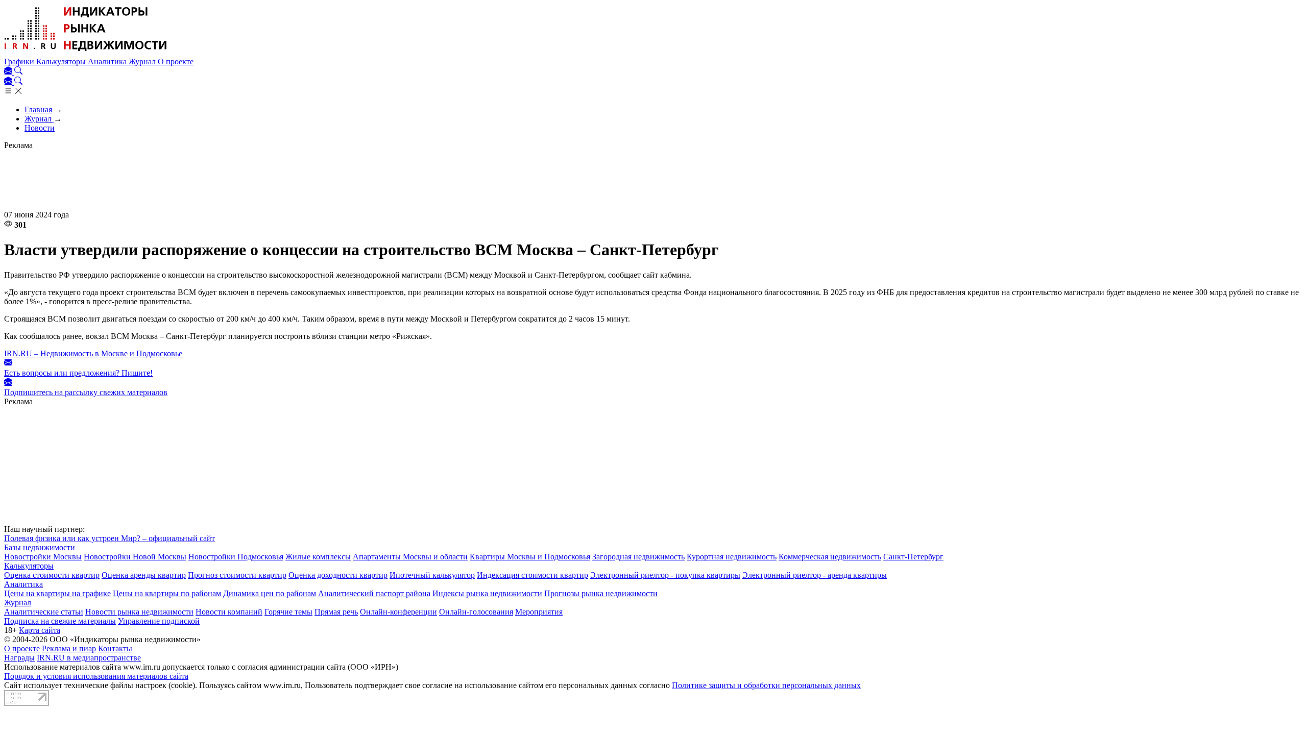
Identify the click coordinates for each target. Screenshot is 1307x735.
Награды (19, 657)
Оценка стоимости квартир (52, 575)
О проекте (175, 61)
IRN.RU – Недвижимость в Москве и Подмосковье (93, 353)
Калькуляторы (62, 61)
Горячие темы (288, 611)
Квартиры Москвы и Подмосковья (530, 556)
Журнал (143, 61)
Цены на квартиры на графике (57, 593)
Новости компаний (229, 611)
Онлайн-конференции (398, 611)
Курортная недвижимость (732, 556)
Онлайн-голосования (476, 611)
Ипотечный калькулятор (432, 575)
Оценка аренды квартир (144, 575)
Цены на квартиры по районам (167, 593)
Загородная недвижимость (638, 556)
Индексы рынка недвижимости (487, 593)
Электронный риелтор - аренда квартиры (814, 575)
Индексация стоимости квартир (532, 575)
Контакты (115, 648)
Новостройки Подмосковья (235, 556)
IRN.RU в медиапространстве (89, 657)
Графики (20, 61)
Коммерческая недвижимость (830, 556)
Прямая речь (336, 611)
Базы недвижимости (39, 547)
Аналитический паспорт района (374, 593)
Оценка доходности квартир (338, 575)
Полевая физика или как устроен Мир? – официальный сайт (109, 538)
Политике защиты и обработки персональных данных (766, 685)
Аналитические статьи (43, 611)
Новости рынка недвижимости (139, 611)
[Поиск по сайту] (18, 71)
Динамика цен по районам (269, 593)
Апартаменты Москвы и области (410, 556)
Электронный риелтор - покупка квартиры (665, 575)
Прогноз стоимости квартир (237, 575)
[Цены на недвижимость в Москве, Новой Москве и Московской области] (85, 52)
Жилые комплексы (318, 556)
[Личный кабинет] (9, 71)
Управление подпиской (159, 621)
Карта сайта (39, 630)
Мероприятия (539, 611)
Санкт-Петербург (913, 556)
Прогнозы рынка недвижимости (601, 593)
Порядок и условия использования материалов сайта (96, 676)
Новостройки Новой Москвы (135, 556)
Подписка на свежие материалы (60, 621)
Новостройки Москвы (43, 556)
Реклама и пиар (69, 648)
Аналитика (108, 61)
